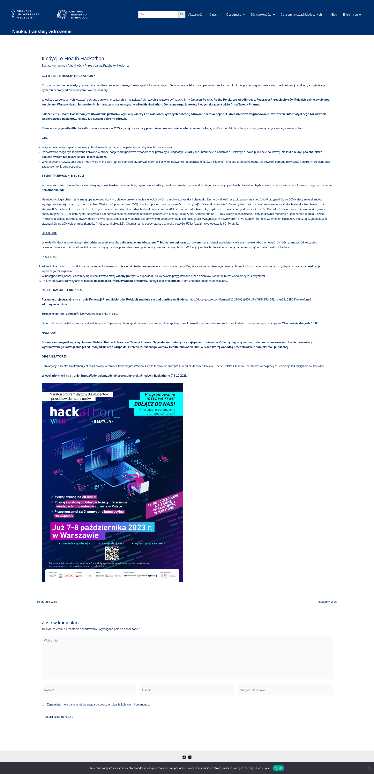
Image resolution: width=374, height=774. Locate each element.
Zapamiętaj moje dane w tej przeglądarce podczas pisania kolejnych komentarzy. (98, 704)
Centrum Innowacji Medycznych (301, 14)
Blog (334, 14)
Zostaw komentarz (53, 65)
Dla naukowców (261, 14)
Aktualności (195, 14)
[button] (219, 14)
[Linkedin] (190, 757)
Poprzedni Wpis (45, 601)
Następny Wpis (329, 601)
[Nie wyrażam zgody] (369, 768)
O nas (213, 14)
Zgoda (278, 768)
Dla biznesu (233, 14)
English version (352, 14)
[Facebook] (184, 757)
